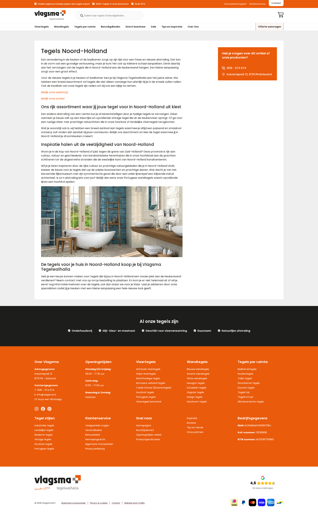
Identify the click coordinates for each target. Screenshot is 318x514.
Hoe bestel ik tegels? (235, 3)
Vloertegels (41, 26)
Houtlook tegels (145, 392)
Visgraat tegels (195, 392)
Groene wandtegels (198, 373)
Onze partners (195, 432)
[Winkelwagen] (281, 15)
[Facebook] (43, 409)
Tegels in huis (245, 397)
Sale (153, 26)
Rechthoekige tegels (148, 378)
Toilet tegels (245, 378)
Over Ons (193, 26)
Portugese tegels (146, 397)
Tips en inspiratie (171, 26)
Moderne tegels (43, 434)
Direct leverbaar (136, 26)
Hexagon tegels (196, 383)
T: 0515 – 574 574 (44, 390)
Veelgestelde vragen (97, 425)
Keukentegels (245, 373)
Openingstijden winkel (148, 434)
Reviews (191, 422)
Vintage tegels (42, 439)
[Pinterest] (49, 409)
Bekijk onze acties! (53, 98)
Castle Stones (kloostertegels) (153, 387)
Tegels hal (243, 392)
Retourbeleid (92, 434)
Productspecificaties (148, 439)
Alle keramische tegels (251, 401)
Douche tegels (246, 387)
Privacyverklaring (95, 448)
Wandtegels (61, 26)
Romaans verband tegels (150, 383)
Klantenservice (257, 3)
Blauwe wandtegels (198, 369)
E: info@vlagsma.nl (45, 394)
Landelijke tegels (43, 430)
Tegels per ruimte (85, 26)
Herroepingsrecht (95, 439)
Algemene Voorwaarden (99, 444)
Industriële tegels (44, 425)
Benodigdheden (110, 26)
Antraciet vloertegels (148, 369)
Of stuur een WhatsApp (48, 399)
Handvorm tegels (197, 401)
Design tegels (194, 397)
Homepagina (143, 425)
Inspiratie (192, 418)
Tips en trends (195, 427)
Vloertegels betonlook (148, 401)
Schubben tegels (196, 387)
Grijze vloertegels (146, 373)
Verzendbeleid (93, 430)
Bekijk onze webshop (54, 92)
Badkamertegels (247, 369)
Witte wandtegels (197, 378)
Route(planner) (145, 430)
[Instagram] (36, 409)
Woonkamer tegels (249, 383)
